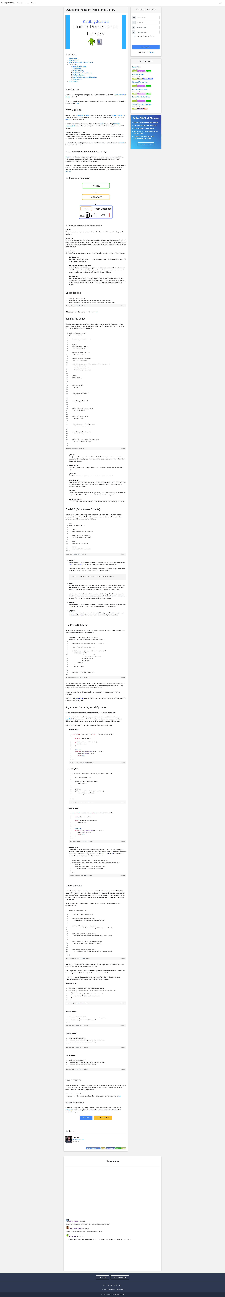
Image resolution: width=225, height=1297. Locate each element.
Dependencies (77, 68)
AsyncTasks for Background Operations (85, 77)
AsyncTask (68, 719)
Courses (19, 3)
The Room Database (79, 75)
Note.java (68, 448)
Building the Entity (78, 71)
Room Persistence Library (118, 115)
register (121, 143)
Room (67, 157)
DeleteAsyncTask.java (75, 841)
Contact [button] (102, 1277)
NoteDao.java (69, 554)
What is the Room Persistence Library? (81, 62)
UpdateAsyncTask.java (76, 802)
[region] (95, 301)
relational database (83, 115)
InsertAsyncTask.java (75, 762)
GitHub (83, 306)
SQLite (67, 119)
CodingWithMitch (7, 3)
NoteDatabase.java (71, 677)
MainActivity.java (70, 1025)
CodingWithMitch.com (118, 1294)
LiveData (68, 172)
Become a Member (145, 144)
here (78, 103)
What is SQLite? (74, 60)
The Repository (77, 79)
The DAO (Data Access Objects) (82, 73)
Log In (151, 52)
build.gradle (69, 306)
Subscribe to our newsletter (145, 36)
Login (220, 3)
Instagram (68, 1110)
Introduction (73, 58)
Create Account (146, 47)
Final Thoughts (73, 81)
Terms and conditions (108, 1289)
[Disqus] (112, 1192)
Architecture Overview (79, 66)
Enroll (26, 3)
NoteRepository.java (71, 958)
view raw (123, 306)
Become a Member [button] (119, 1277)
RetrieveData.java (74, 875)
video (102, 124)
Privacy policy (120, 1289)
